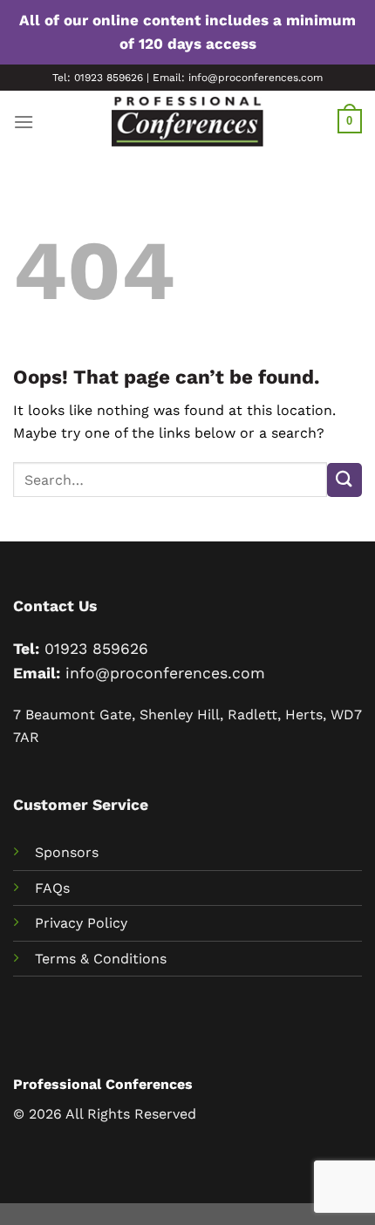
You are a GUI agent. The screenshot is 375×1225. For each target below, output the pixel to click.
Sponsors (67, 852)
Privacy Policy (81, 923)
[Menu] (23, 121)
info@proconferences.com (165, 673)
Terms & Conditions (101, 958)
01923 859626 (96, 648)
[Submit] (344, 480)
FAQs (52, 888)
